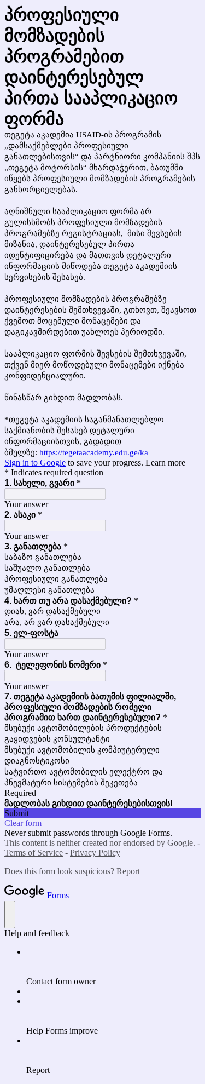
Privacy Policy (95, 852)
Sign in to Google (35, 462)
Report (128, 871)
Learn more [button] (165, 462)
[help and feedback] (9, 914)
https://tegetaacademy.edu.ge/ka (93, 452)
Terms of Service (33, 852)
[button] (102, 813)
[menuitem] (113, 967)
